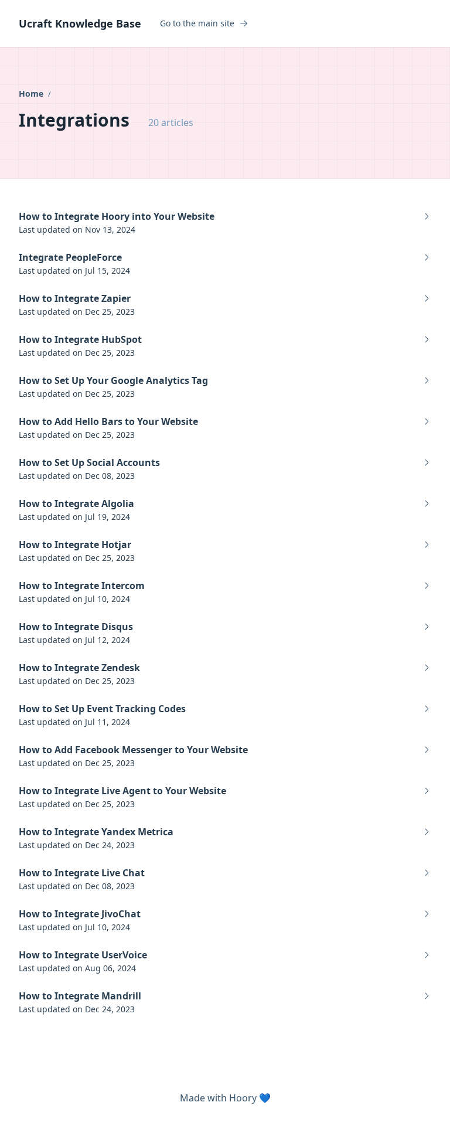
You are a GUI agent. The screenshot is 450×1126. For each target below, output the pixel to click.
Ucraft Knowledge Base (80, 23)
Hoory (243, 1097)
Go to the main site (197, 23)
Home (32, 93)
